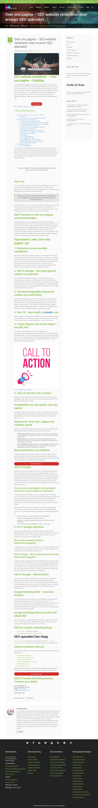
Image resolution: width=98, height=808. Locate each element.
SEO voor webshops (71, 50)
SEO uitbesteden (71, 41)
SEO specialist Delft (22, 666)
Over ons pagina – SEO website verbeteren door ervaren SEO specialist (35, 42)
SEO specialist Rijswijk (23, 664)
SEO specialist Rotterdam (24, 655)
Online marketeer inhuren (26, 145)
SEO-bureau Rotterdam (78, 783)
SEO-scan (71, 75)
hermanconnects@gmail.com (12, 771)
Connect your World (10, 756)
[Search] (92, 7)
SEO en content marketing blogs (28, 142)
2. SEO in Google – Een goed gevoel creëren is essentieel (34, 122)
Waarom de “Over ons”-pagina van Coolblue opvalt (32, 132)
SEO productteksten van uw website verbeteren (30, 633)
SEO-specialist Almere (78, 756)
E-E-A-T (28, 92)
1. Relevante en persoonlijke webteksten (30, 121)
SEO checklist (21, 631)
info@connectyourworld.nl (24, 690)
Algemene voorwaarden (11, 779)
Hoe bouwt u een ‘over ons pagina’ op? (26, 119)
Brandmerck (20, 418)
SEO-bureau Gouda (77, 775)
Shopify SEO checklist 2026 (56, 773)
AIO (67, 44)
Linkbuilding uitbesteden (72, 55)
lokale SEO (16, 622)
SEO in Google (23, 135)
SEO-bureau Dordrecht (78, 773)
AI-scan (73, 92)
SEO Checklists (72, 7)
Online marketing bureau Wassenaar (81, 794)
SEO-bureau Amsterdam (79, 762)
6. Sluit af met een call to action (27, 128)
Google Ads (69, 58)
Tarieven (46, 7)
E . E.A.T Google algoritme (26, 136)
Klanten (54, 7)
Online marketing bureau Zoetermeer (27, 662)
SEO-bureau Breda (77, 765)
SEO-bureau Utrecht (77, 789)
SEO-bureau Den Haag (78, 770)
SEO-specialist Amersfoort (79, 759)
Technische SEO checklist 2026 (57, 759)
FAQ (49, 607)
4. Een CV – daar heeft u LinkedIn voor (29, 125)
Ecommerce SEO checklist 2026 (57, 770)
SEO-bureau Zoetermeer (79, 797)
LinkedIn (48, 312)
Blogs (87, 7)
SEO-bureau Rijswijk (77, 781)
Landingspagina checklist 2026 (57, 762)
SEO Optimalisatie (14, 26)
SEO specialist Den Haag (23, 144)
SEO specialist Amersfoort (24, 659)
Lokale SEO (69, 47)
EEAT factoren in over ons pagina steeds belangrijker (33, 118)
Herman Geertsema (19, 641)
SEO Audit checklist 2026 (56, 775)
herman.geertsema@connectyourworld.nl (15, 768)
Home (31, 7)
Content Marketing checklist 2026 (58, 765)
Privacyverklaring (9, 782)
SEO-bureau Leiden (77, 778)
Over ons (61, 7)
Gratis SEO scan (37, 104)
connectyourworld (36, 51)
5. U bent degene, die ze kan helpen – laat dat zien (32, 127)
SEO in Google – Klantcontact (27, 138)
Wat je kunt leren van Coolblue (27, 133)
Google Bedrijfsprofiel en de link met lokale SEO (31, 141)
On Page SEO (24, 26)
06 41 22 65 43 (10, 774)
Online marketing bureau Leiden (25, 657)
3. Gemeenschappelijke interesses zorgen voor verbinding (34, 124)
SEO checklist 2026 (54, 756)
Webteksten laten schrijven (73, 53)
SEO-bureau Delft (77, 767)
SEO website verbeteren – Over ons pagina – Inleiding (30, 115)
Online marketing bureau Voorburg (81, 792)
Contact (81, 7)
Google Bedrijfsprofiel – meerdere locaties (30, 139)
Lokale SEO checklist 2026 (56, 767)
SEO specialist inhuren (36, 464)
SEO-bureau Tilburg (77, 786)
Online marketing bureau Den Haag (22, 389)
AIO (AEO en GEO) (32, 770)
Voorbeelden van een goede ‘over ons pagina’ (31, 130)
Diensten (38, 7)
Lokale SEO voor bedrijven (34, 762)
